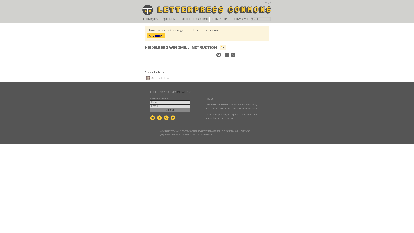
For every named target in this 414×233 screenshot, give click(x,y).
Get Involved (240, 19)
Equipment (169, 19)
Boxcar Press (212, 108)
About (209, 98)
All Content (156, 36)
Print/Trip (219, 19)
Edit (222, 47)
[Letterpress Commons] (207, 9)
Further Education (194, 19)
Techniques (149, 19)
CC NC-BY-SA (227, 118)
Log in (268, 2)
